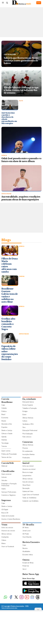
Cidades (4, 408)
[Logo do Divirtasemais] (21, 4)
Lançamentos (26, 475)
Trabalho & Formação (29, 408)
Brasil (3, 414)
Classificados (7, 471)
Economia (4, 418)
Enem (24, 414)
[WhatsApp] (5, 599)
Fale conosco (26, 437)
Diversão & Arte (6, 424)
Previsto (25, 448)
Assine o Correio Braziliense (10, 519)
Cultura (24, 421)
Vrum (4, 524)
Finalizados (26, 458)
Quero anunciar (6, 474)
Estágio (24, 411)
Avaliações (5, 537)
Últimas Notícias (27, 418)
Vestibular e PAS (28, 424)
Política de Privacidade (9, 454)
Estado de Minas (28, 563)
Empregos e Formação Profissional (8, 485)
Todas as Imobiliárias (29, 498)
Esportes (4, 427)
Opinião (3, 437)
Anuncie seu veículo (8, 531)
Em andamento (27, 451)
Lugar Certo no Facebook (30, 495)
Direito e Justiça (6, 430)
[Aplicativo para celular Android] (31, 593)
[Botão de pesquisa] (7, 2)
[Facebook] (11, 599)
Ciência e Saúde (6, 433)
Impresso (6, 500)
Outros (26, 559)
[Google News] (32, 599)
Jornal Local (26, 531)
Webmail (4, 466)
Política (3, 411)
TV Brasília (28, 524)
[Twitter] (16, 599)
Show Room (26, 485)
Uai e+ (24, 569)
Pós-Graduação (27, 434)
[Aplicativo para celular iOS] (31, 586)
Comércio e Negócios (8, 495)
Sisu (23, 427)
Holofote (4, 440)
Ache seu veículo (7, 527)
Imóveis (4, 477)
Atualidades (26, 551)
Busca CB (4, 513)
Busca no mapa (27, 472)
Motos (3, 543)
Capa (3, 405)
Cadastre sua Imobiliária (30, 501)
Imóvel (25, 463)
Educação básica (28, 402)
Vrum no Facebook (7, 546)
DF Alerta (25, 527)
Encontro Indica (27, 555)
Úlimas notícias (27, 479)
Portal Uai (25, 566)
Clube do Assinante (7, 516)
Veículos (4, 480)
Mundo (3, 421)
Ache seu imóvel (28, 466)
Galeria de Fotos (27, 491)
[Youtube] (27, 599)
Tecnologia (4, 443)
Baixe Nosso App (30, 574)
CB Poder (25, 534)
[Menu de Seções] (3, 2)
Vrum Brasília (26, 537)
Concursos (27, 442)
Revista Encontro (31, 542)
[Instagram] (21, 599)
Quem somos (5, 451)
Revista (24, 548)
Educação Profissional (29, 430)
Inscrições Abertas (28, 454)
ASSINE (38, 2)
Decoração (26, 488)
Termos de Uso (6, 457)
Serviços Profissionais (8, 492)
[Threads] (38, 599)
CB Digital (4, 509)
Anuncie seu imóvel (28, 469)
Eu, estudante (29, 399)
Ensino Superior (27, 405)
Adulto (3, 489)
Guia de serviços (28, 482)
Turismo (4, 446)
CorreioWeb (7, 463)
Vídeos (3, 540)
